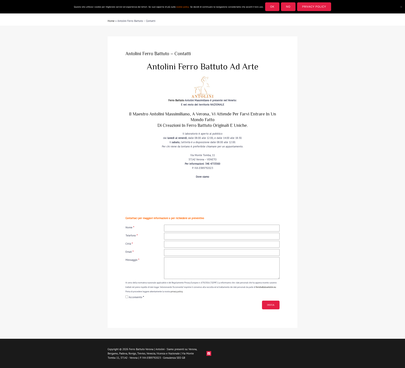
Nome (129, 227)
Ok (272, 6)
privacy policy (177, 291)
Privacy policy (314, 6)
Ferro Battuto (176, 100)
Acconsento (136, 297)
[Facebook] (208, 353)
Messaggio (132, 260)
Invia (270, 305)
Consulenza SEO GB (174, 357)
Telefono (131, 235)
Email (129, 252)
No (288, 6)
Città (129, 243)
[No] (401, 6)
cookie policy (182, 7)
